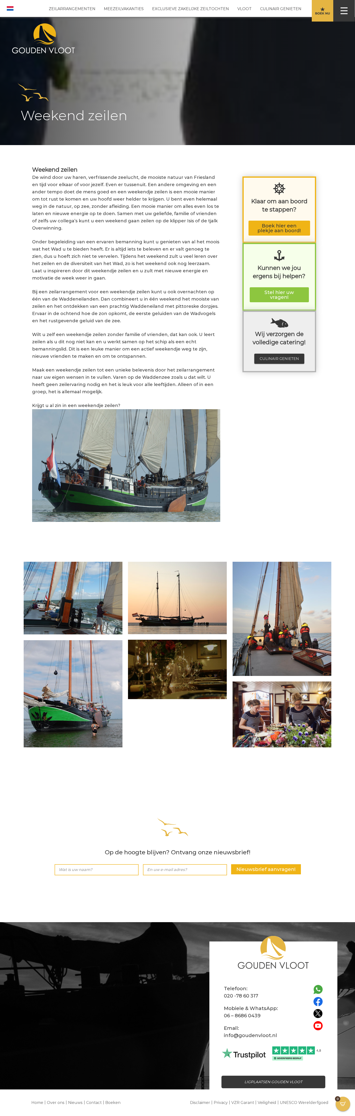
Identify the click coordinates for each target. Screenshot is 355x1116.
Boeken (113, 1102)
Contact (94, 1102)
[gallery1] (73, 598)
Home (37, 1102)
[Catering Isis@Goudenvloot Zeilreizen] (282, 714)
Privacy (221, 1102)
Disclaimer (200, 1102)
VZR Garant (242, 1102)
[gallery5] (73, 693)
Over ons (55, 1102)
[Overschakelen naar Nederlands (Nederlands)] (10, 8)
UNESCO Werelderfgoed (304, 1102)
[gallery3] (282, 619)
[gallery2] (177, 598)
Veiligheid (267, 1102)
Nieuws (75, 1102)
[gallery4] (177, 669)
